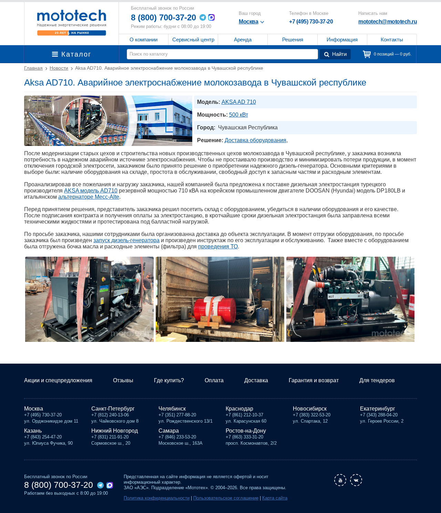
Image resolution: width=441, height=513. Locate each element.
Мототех (71, 22)
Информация (342, 39)
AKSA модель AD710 (90, 191)
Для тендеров (377, 380)
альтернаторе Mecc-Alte (88, 197)
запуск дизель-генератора (126, 240)
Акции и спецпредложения (58, 380)
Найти (339, 54)
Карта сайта (274, 498)
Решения (292, 39)
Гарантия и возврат (314, 380)
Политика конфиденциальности (156, 498)
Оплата (214, 380)
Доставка (256, 380)
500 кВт (238, 115)
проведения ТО (218, 246)
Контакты (392, 39)
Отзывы (123, 380)
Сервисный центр (193, 39)
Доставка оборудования (255, 140)
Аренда (243, 39)
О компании (143, 39)
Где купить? (169, 380)
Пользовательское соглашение (225, 498)
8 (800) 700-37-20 (163, 17)
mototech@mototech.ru (387, 21)
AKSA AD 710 (239, 102)
